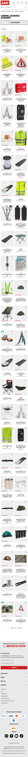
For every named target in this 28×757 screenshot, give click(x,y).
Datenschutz (4, 693)
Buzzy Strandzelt (7, 545)
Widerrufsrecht (4, 696)
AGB (2, 691)
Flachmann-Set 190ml (7, 594)
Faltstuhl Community (7, 398)
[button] (25, 7)
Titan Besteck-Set (7, 224)
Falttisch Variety (21, 495)
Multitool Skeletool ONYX (21, 349)
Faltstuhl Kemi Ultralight (7, 324)
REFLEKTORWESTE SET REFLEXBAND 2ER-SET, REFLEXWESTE (7, 300)
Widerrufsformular (5, 698)
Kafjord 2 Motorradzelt (7, 620)
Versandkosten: (7, 748)
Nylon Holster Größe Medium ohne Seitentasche (21, 125)
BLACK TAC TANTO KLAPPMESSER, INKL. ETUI (7, 521)
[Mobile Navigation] (2, 7)
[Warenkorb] (26, 3)
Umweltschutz (4, 703)
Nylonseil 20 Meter (7, 149)
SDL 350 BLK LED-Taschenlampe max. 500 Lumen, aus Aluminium (21, 595)
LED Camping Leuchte (7, 173)
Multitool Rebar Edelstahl (7, 98)
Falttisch (21, 249)
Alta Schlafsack (7, 373)
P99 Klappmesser (7, 471)
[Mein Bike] (18, 3)
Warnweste (20, 199)
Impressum (3, 689)
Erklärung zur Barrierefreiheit (7, 700)
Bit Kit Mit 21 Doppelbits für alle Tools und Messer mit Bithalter (21, 225)
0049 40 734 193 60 (15, 646)
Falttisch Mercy (7, 422)
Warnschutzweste (20, 149)
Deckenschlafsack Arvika (21, 471)
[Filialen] (14, 3)
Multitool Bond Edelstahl (21, 422)
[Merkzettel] (22, 3)
